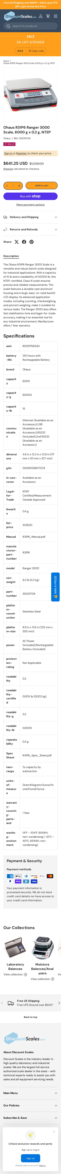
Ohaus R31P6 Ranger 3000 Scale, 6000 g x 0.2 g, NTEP (29, 63)
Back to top (30, 1017)
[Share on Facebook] (24, 242)
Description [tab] (11, 256)
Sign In (8, 153)
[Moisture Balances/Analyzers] (42, 947)
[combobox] (30, 26)
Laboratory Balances (15, 966)
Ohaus (7, 138)
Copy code (38, 50)
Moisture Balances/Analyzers (42, 969)
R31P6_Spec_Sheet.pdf (37, 755)
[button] (48, 16)
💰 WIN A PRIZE (55, 587)
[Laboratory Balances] (15, 947)
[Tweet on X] (16, 242)
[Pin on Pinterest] (31, 242)
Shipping (8, 168)
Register (21, 153)
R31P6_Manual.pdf (34, 537)
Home (6, 61)
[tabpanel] (30, 295)
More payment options (30, 204)
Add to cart (41, 185)
